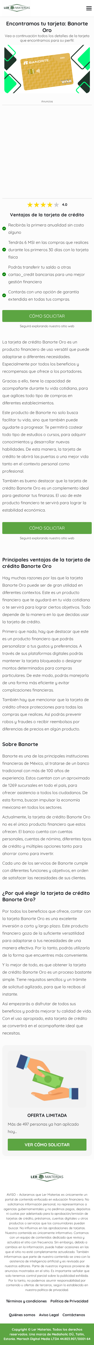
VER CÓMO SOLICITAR (47, 1144)
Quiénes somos (22, 1314)
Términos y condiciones (26, 1301)
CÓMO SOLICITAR (47, 316)
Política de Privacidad (69, 1301)
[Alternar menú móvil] (89, 8)
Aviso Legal (49, 1314)
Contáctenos (74, 1314)
